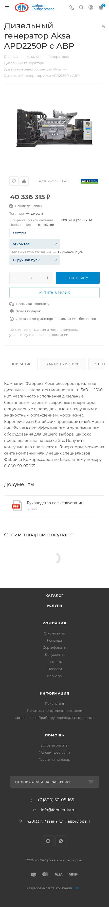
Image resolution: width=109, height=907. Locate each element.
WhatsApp (61, 841)
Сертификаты (54, 647)
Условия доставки (54, 752)
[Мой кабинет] (90, 8)
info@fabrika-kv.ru (58, 809)
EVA (75, 888)
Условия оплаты (54, 745)
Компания (54, 623)
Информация (54, 693)
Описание (20, 364)
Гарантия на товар (54, 759)
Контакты (54, 662)
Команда (54, 640)
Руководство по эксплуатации (55, 503)
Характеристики (63, 364)
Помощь (54, 735)
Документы (54, 654)
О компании (54, 633)
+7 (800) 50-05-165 (55, 800)
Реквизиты (54, 703)
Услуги (54, 606)
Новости (54, 669)
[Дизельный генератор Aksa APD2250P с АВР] (54, 128)
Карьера (54, 676)
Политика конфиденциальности (54, 711)
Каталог (54, 595)
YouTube (48, 841)
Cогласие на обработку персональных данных (54, 718)
